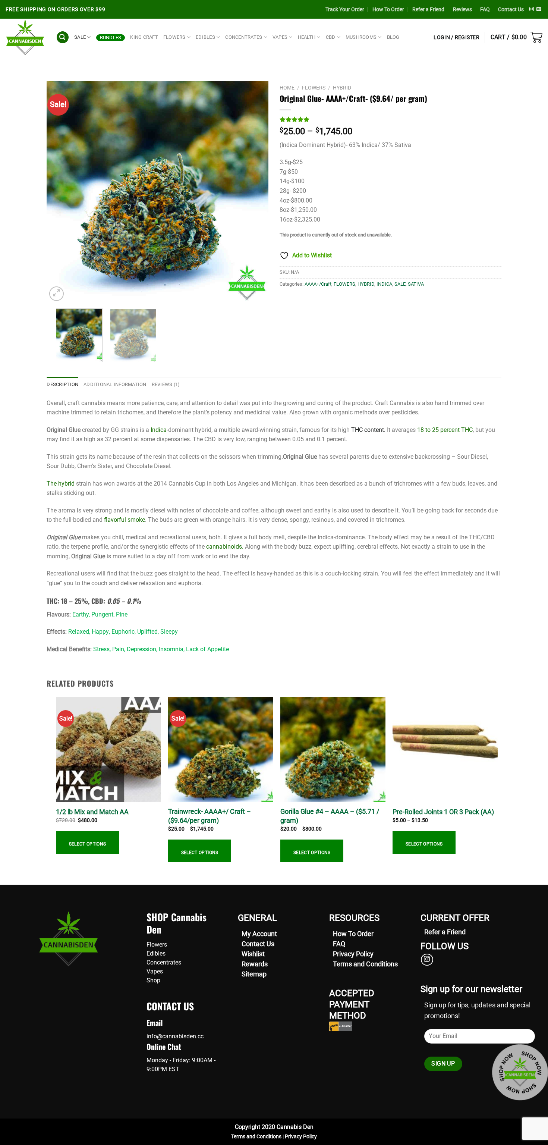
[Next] (254, 192)
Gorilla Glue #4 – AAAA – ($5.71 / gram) (329, 815)
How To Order (388, 9)
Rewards (255, 964)
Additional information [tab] (115, 384)
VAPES (280, 37)
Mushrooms (361, 37)
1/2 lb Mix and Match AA (92, 812)
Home (287, 88)
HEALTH (307, 37)
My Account (259, 934)
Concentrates (164, 962)
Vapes (155, 971)
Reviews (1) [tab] (166, 384)
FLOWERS (174, 37)
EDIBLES (205, 37)
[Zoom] (56, 293)
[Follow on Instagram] (531, 9)
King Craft (144, 37)
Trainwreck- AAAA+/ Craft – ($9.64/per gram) (209, 815)
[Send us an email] (538, 9)
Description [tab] (62, 384)
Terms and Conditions (365, 964)
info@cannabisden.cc (175, 1036)
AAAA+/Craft (318, 284)
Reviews (462, 9)
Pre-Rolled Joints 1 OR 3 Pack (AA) (443, 812)
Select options (87, 844)
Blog (393, 37)
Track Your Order (344, 9)
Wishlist (253, 954)
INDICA (384, 284)
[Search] (63, 37)
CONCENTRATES (243, 37)
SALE (80, 37)
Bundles (111, 37)
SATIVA (416, 284)
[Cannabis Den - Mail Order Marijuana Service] (25, 37)
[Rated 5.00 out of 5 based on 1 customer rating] (390, 119)
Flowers (157, 944)
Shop (153, 980)
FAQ (485, 9)
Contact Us (511, 9)
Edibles (156, 953)
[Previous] (60, 192)
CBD (331, 37)
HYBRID (342, 88)
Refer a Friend (428, 9)
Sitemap (254, 974)
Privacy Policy (353, 954)
